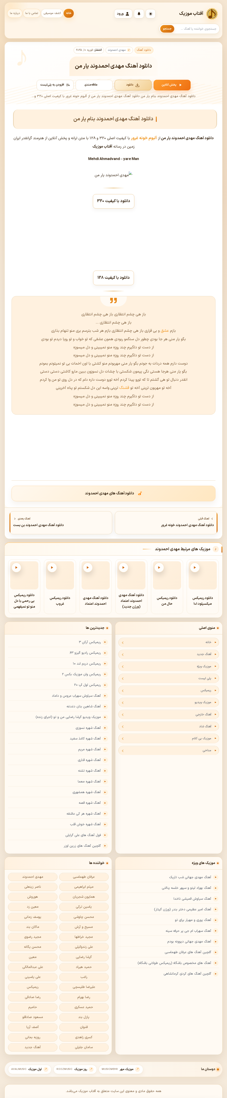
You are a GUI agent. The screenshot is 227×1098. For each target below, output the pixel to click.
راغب (83, 977)
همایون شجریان (84, 896)
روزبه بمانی (32, 1037)
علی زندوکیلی (84, 947)
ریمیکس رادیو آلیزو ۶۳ (85, 652)
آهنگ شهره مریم (89, 749)
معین (33, 957)
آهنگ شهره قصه (90, 802)
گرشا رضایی (84, 957)
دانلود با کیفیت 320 (113, 201)
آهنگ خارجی (203, 714)
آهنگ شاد (205, 726)
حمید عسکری (83, 1007)
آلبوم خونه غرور (144, 138)
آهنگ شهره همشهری (86, 792)
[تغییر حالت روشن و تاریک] (151, 13)
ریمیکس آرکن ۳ (90, 642)
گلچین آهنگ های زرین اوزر (82, 845)
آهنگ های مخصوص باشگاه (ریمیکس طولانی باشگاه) (174, 963)
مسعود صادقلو (32, 1017)
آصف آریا (32, 1027)
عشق (164, 331)
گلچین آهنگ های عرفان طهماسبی (188, 952)
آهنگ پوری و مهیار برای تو (193, 920)
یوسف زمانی (32, 917)
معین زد (33, 906)
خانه (68, 13)
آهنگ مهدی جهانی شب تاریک (190, 877)
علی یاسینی (33, 977)
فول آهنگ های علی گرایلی (83, 835)
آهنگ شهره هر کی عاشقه (84, 813)
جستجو (167, 29)
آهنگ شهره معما (89, 781)
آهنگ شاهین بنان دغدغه (84, 706)
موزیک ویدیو (203, 702)
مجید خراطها (84, 937)
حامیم (32, 1007)
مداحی (207, 750)
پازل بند (83, 1017)
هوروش (32, 896)
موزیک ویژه (204, 666)
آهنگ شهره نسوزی (88, 728)
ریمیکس (206, 690)
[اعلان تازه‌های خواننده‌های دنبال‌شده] (139, 13)
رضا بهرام (83, 997)
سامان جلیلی (84, 1047)
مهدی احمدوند (117, 50)
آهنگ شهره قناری (89, 760)
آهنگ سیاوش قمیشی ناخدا (192, 898)
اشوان (84, 1027)
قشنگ (124, 388)
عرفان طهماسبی (84, 877)
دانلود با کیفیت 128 (113, 278)
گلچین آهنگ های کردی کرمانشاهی (187, 973)
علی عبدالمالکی (32, 967)
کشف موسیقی (52, 13)
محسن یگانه (32, 947)
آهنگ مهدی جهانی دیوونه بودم (189, 941)
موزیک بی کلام (201, 738)
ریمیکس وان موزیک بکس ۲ (81, 674)
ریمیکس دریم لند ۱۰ (87, 663)
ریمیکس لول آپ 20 (87, 685)
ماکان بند (32, 927)
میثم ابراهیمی (84, 886)
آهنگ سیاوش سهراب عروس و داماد (76, 695)
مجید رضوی (32, 937)
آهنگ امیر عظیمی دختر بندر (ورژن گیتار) (182, 909)
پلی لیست (204, 678)
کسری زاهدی (83, 1037)
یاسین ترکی (84, 906)
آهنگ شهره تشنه (89, 770)
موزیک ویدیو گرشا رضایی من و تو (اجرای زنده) (68, 717)
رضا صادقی (33, 997)
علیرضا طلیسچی (84, 987)
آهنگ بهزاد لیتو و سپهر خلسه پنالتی (186, 888)
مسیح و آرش (84, 927)
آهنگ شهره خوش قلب (85, 824)
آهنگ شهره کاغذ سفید (85, 738)
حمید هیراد (84, 967)
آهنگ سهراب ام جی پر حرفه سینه (188, 931)
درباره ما (15, 13)
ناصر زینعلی (32, 886)
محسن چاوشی (84, 917)
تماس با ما (31, 13)
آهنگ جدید (204, 654)
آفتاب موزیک (191, 13)
